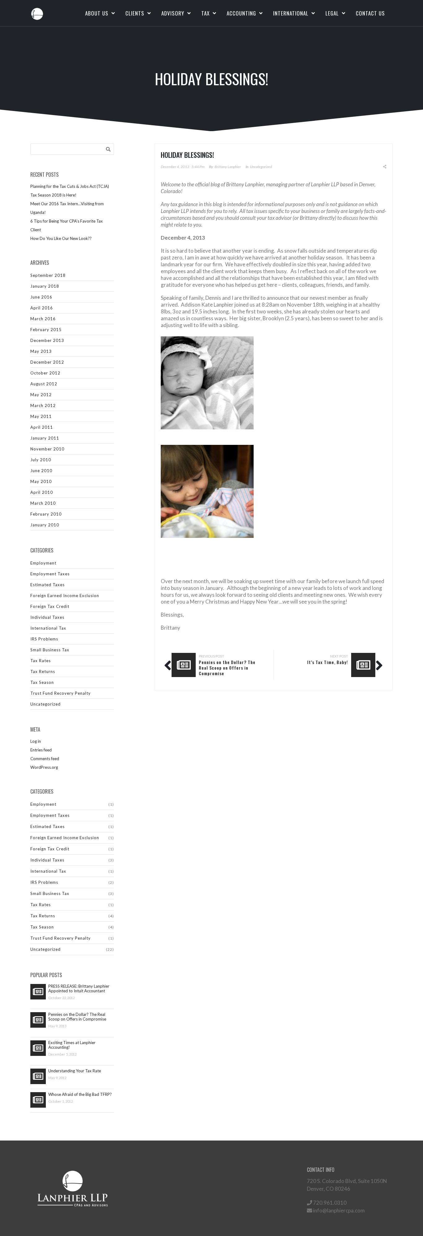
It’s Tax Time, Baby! (327, 662)
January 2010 (44, 524)
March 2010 (43, 503)
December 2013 (47, 340)
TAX (205, 13)
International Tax (48, 628)
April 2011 (41, 427)
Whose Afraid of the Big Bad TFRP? (80, 1094)
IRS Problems (44, 638)
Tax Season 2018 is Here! (53, 195)
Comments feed (44, 758)
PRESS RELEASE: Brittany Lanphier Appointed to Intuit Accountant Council (78, 988)
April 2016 (41, 307)
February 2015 (46, 329)
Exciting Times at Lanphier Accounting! (71, 1045)
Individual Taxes (47, 617)
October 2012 (45, 372)
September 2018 (48, 275)
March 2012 (43, 405)
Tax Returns (42, 671)
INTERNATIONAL (290, 13)
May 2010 (41, 481)
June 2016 (41, 297)
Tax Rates (40, 660)
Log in (35, 741)
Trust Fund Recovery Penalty (60, 693)
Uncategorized (45, 704)
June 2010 (41, 470)
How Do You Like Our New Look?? (61, 238)
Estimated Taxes (47, 584)
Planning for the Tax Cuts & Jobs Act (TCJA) (69, 186)
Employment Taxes (50, 573)
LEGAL (332, 13)
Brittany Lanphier (228, 166)
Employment (43, 562)
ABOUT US (96, 13)
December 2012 (47, 362)
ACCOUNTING (241, 13)
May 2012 (41, 394)
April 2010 (41, 492)
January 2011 (44, 438)
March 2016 (43, 318)
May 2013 (41, 351)
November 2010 (47, 448)
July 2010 (40, 459)
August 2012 (43, 383)
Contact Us (370, 13)
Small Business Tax (49, 649)
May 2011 (41, 416)
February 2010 (46, 514)
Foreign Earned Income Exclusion (64, 595)
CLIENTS (134, 13)
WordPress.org (44, 767)
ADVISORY (172, 13)
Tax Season (42, 682)
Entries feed (41, 749)
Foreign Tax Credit (49, 606)
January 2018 (44, 286)
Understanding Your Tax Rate (74, 1071)
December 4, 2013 (175, 166)
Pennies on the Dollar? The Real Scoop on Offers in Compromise (77, 1016)
